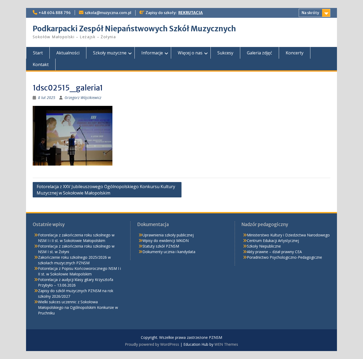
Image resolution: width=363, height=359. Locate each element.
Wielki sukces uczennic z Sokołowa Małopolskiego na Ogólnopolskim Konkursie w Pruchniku (78, 307)
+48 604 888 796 (55, 12)
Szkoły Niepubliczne (264, 246)
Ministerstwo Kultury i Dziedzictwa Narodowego (288, 234)
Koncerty (294, 53)
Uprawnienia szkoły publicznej (168, 234)
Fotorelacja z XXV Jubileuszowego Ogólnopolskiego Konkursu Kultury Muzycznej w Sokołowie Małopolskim (106, 190)
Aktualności (67, 53)
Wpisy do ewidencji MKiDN (165, 240)
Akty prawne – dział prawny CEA (274, 251)
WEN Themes (226, 344)
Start (38, 53)
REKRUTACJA (190, 12)
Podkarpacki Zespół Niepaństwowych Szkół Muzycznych (134, 28)
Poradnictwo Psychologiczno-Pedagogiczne (284, 257)
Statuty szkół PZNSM (160, 246)
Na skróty (310, 12)
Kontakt (41, 64)
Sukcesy (225, 53)
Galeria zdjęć (259, 53)
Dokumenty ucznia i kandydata (168, 251)
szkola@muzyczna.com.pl (108, 12)
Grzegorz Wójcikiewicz (83, 97)
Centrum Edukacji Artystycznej (273, 240)
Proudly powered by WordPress (152, 344)
